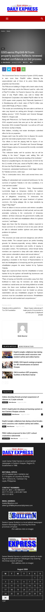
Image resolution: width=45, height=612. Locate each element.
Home (3, 31)
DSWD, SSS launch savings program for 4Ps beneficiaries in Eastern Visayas (28, 364)
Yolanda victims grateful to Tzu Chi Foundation (11, 309)
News (8, 31)
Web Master (6, 62)
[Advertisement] (22, 25)
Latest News (6, 438)
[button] (42, 19)
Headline (5, 402)
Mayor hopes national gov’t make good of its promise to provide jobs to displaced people (33, 311)
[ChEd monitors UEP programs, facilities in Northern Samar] (7, 374)
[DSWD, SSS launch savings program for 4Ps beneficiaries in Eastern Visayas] (7, 364)
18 (12, 590)
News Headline (7, 414)
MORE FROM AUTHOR (26, 346)
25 (12, 594)
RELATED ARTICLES (9, 346)
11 (12, 586)
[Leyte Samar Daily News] (22, 8)
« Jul (3, 601)
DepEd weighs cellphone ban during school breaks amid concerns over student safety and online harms (28, 354)
